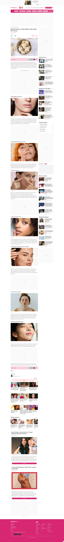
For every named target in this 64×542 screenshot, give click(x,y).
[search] (44, 7)
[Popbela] (17, 8)
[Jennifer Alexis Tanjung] (12, 376)
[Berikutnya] (38, 422)
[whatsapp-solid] (29, 59)
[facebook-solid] (32, 59)
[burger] (52, 7)
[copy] (36, 59)
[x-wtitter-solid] (34, 59)
